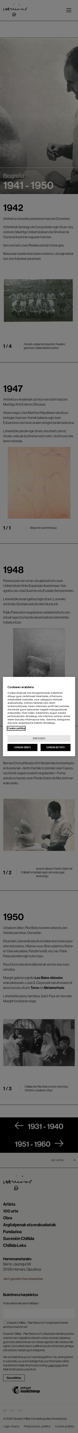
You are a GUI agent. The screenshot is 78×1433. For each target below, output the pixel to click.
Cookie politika (16, 728)
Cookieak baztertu (55, 747)
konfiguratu (39, 738)
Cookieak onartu (22, 747)
